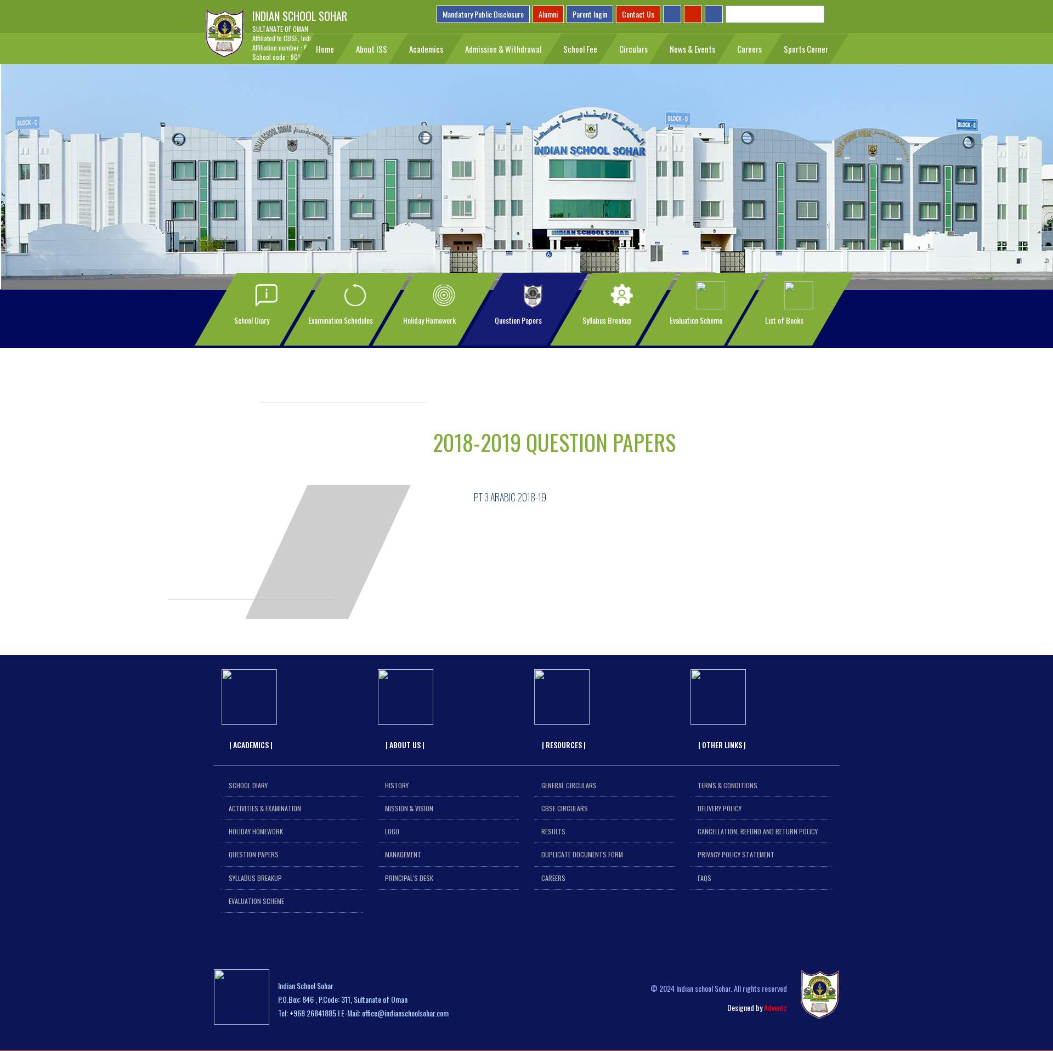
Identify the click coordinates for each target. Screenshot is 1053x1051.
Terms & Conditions (727, 785)
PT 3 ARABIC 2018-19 (510, 497)
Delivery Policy (719, 808)
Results (553, 831)
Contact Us (638, 14)
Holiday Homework (256, 831)
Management (403, 854)
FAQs (704, 878)
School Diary (248, 785)
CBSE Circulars (564, 808)
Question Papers (254, 854)
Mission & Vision (409, 808)
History (397, 785)
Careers (553, 878)
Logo (392, 831)
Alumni (548, 14)
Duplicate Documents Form (582, 854)
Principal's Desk (409, 878)
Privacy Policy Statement (736, 854)
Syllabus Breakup (255, 878)
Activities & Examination (265, 808)
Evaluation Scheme (256, 901)
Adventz (775, 1007)
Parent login (590, 14)
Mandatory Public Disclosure (483, 14)
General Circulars (569, 785)
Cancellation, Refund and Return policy (758, 831)
